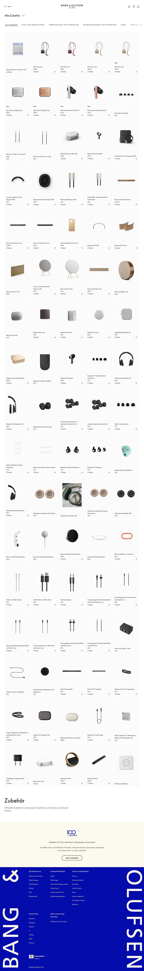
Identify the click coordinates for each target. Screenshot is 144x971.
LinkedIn (31, 927)
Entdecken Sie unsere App (58, 921)
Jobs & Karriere (77, 888)
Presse (74, 892)
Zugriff (52, 876)
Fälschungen (54, 880)
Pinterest (31, 943)
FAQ (30, 892)
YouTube (31, 935)
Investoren (75, 884)
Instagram (32, 922)
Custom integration (78, 896)
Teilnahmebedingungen (57, 896)
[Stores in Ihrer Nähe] (133, 6)
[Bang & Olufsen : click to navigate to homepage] (72, 6)
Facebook (32, 918)
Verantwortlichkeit (77, 880)
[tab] (11, 25)
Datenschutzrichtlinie (57, 892)
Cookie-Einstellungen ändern (59, 884)
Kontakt (31, 888)
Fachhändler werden (78, 900)
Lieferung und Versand (36, 876)
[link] (129, 6)
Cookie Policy (54, 888)
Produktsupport (33, 884)
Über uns (75, 876)
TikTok (31, 939)
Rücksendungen (33, 880)
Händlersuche (33, 896)
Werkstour (75, 904)
